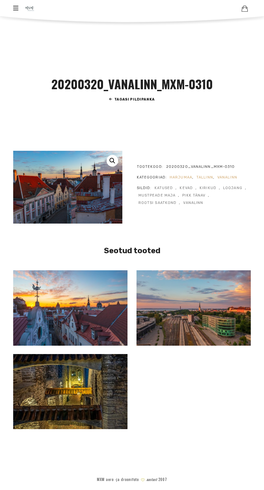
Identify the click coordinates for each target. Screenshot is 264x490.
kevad (186, 188)
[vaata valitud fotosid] (244, 8)
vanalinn (227, 177)
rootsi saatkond (157, 203)
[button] (112, 161)
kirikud (208, 188)
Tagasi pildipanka (134, 99)
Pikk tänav (193, 195)
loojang (232, 188)
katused (164, 188)
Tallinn (204, 177)
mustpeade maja (156, 195)
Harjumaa (181, 177)
